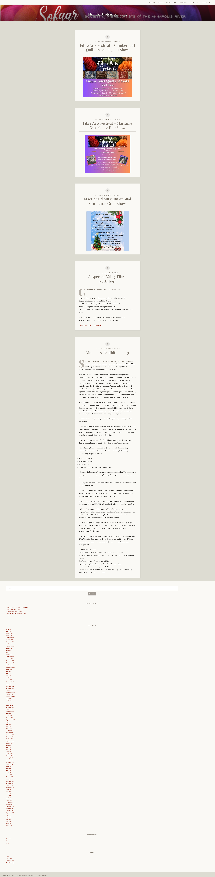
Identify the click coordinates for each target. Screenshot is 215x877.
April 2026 (9, 633)
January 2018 (9, 779)
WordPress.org (10, 862)
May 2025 (8, 652)
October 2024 (9, 665)
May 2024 (8, 675)
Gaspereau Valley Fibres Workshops (107, 278)
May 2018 (8, 772)
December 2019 (10, 734)
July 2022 (8, 698)
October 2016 (9, 810)
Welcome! (151, 2)
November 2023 (10, 688)
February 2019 (10, 755)
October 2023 (9, 690)
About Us (161, 2)
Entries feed (9, 858)
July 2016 (8, 817)
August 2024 (9, 669)
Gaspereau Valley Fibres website (91, 325)
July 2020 (8, 722)
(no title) (8, 615)
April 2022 (9, 701)
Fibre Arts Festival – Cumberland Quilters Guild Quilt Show (107, 47)
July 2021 (8, 713)
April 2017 (8, 798)
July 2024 (8, 671)
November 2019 (10, 736)
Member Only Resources (198, 2)
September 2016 (10, 812)
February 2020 (10, 730)
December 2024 (10, 660)
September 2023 (10, 692)
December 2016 (10, 806)
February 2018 (10, 777)
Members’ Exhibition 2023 (107, 352)
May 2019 (8, 749)
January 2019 (9, 758)
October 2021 (9, 709)
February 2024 (10, 682)
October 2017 (9, 785)
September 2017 (10, 787)
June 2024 (8, 673)
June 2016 (8, 819)
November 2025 (10, 641)
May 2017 (8, 796)
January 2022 (9, 705)
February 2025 (10, 656)
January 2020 (9, 732)
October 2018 (9, 764)
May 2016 (8, 821)
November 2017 (10, 783)
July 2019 (8, 745)
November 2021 (10, 707)
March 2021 (9, 715)
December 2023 (10, 686)
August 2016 (9, 815)
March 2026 (9, 635)
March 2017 (9, 800)
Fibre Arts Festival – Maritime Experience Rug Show (107, 125)
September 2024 (10, 667)
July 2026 (8, 629)
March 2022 (9, 703)
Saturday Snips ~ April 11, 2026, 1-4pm (16, 613)
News (175, 2)
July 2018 (8, 768)
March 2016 (9, 825)
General (8, 841)
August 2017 (9, 789)
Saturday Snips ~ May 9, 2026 (14, 611)
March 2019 (9, 753)
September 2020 (10, 720)
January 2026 (9, 639)
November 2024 (10, 663)
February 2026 (10, 637)
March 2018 (9, 774)
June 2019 (8, 747)
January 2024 (9, 684)
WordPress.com (41, 875)
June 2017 (8, 793)
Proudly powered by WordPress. (13, 875)
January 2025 (9, 658)
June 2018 (8, 770)
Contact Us (183, 2)
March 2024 (9, 680)
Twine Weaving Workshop (13, 609)
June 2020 (8, 724)
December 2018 (10, 760)
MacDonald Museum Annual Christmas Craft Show (107, 201)
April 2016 (8, 823)
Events (168, 2)
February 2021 (10, 717)
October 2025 (9, 644)
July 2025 (8, 650)
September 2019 (10, 741)
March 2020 (9, 728)
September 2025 (10, 646)
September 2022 (10, 696)
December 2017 (10, 781)
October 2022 (9, 694)
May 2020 (8, 726)
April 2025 (9, 654)
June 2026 (8, 631)
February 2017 (9, 802)
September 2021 (10, 711)
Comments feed (10, 860)
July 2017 (8, 791)
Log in (7, 856)
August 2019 (9, 743)
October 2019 (9, 739)
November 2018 (10, 762)
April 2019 (8, 751)
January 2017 (9, 804)
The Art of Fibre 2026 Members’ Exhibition (17, 607)
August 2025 (9, 648)
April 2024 (9, 677)
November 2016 (10, 808)
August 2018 (9, 766)
